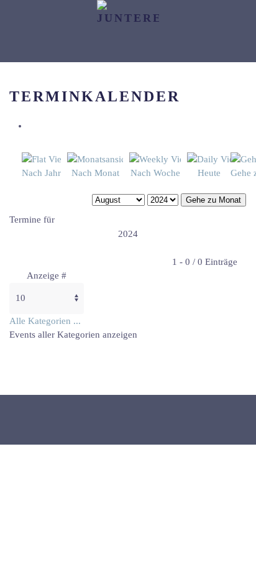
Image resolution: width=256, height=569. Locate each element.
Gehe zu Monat (213, 200)
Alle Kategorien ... (45, 321)
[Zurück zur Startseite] (128, 31)
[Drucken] (31, 126)
